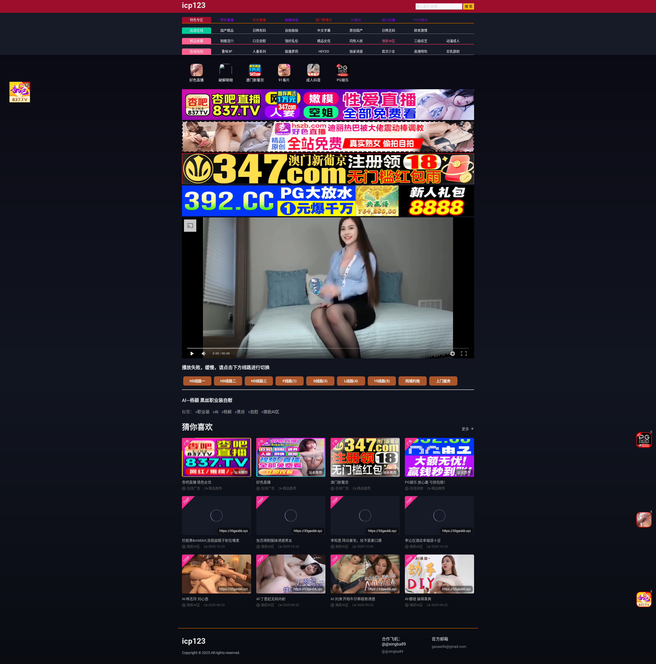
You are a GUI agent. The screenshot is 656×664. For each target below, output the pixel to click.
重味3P (227, 51)
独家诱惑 (356, 51)
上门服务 (443, 381)
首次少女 (388, 51)
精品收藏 (196, 41)
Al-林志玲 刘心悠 (195, 599)
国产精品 (227, 30)
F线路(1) (289, 381)
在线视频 (196, 51)
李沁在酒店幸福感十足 (423, 540)
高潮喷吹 (420, 51)
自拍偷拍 (291, 30)
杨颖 (227, 411)
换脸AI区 (388, 41)
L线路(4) (351, 381)
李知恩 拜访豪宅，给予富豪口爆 (356, 540)
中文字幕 (324, 30)
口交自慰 (259, 41)
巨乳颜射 (453, 51)
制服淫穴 (227, 41)
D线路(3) (320, 381)
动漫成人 (453, 41)
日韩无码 (388, 30)
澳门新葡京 (339, 482)
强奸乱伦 (291, 41)
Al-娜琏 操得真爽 (418, 599)
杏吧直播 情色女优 (196, 482)
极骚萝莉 (291, 51)
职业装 (203, 411)
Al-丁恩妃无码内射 (270, 599)
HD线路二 (228, 381)
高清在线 (196, 30)
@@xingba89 (392, 651)
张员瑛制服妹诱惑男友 (274, 540)
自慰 (254, 411)
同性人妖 (356, 41)
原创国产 (356, 30)
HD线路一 (197, 381)
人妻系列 (259, 51)
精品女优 (324, 41)
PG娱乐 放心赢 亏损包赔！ (426, 482)
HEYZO (324, 51)
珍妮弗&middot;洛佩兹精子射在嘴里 (210, 540)
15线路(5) (382, 381)
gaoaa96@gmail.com (449, 647)
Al (216, 411)
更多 (465, 429)
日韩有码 (259, 30)
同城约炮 (412, 381)
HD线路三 (259, 381)
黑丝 (241, 411)
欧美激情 (420, 30)
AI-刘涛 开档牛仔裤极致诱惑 (353, 599)
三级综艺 (420, 41)
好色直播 (263, 482)
